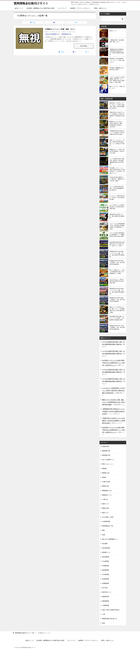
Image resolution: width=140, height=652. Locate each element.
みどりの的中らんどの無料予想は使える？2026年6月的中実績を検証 (117, 206)
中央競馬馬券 (106, 521)
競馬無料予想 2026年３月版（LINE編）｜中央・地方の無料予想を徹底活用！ (117, 327)
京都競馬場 (105, 565)
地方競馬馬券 (106, 548)
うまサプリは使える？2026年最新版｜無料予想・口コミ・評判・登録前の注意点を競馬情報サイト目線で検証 (117, 80)
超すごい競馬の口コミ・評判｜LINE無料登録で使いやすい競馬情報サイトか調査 (117, 271)
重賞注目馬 (105, 508)
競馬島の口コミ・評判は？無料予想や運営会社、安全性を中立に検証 (117, 151)
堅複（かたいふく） (108, 464)
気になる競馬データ (108, 459)
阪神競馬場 (105, 570)
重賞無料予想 (106, 451)
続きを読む (83, 46)
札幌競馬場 (105, 583)
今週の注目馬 (106, 481)
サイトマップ (62, 8)
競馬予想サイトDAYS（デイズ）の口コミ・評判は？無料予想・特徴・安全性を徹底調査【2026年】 (117, 105)
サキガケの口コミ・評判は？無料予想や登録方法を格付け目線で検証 (117, 281)
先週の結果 (105, 446)
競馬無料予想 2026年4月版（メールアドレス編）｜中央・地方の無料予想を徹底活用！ (117, 291)
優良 (103, 530)
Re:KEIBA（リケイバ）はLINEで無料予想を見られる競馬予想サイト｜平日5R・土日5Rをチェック (117, 170)
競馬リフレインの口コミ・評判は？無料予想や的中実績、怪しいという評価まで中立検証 (117, 143)
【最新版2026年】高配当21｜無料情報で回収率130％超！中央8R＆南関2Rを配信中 (117, 52)
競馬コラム (105, 512)
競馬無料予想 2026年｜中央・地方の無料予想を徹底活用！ (117, 216)
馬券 (103, 623)
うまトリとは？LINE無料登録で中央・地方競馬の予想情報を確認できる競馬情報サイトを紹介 (117, 226)
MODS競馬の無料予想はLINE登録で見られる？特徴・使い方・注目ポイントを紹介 (117, 244)
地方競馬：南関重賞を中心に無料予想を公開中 (41, 8)
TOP (24, 633)
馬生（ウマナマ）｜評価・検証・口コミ (117, 87)
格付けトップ (19, 8)
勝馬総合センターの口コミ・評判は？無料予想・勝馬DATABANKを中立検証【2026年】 (117, 124)
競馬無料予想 (106, 455)
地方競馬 (105, 543)
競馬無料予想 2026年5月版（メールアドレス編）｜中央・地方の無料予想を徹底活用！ (117, 254)
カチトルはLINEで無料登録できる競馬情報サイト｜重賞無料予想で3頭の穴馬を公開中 (117, 234)
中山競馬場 (105, 561)
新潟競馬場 (105, 579)
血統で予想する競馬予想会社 (111, 610)
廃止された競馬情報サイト (53, 34)
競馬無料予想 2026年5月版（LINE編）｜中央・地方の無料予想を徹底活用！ (117, 262)
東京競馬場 (105, 557)
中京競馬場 (105, 574)
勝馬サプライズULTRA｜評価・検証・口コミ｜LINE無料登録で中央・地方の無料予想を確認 (117, 309)
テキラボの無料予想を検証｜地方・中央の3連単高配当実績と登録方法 (117, 188)
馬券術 (104, 477)
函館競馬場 (105, 596)
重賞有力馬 (105, 486)
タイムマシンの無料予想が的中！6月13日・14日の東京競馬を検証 (117, 197)
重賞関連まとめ (107, 490)
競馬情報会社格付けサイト (31, 3)
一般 (103, 614)
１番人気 (105, 499)
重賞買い (105, 468)
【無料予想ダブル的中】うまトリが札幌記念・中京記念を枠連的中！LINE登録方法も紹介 (117, 115)
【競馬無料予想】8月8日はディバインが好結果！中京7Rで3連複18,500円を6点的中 (117, 132)
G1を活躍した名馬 (107, 517)
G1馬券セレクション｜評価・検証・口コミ (60, 29)
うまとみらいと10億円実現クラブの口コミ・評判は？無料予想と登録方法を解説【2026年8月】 (113, 390)
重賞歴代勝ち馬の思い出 (109, 618)
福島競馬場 (105, 601)
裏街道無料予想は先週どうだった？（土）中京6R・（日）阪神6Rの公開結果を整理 (117, 318)
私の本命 (105, 588)
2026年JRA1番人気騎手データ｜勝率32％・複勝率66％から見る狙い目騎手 (117, 179)
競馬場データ (106, 552)
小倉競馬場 (105, 605)
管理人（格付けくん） (100, 8)
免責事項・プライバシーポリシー (80, 8)
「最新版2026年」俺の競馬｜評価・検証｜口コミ (117, 40)
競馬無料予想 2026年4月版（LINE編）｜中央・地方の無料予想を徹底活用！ (117, 299)
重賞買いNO (106, 473)
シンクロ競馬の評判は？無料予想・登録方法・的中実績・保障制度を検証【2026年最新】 (117, 161)
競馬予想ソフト (107, 592)
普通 (103, 535)
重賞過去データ (107, 495)
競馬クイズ (105, 504)
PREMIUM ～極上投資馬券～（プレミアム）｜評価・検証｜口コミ (117, 60)
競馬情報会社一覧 (66, 34)
